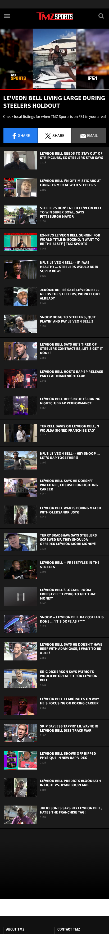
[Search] (101, 15)
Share (24, 135)
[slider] (54, 89)
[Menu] (7, 15)
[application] (54, 59)
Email (92, 135)
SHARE (58, 135)
